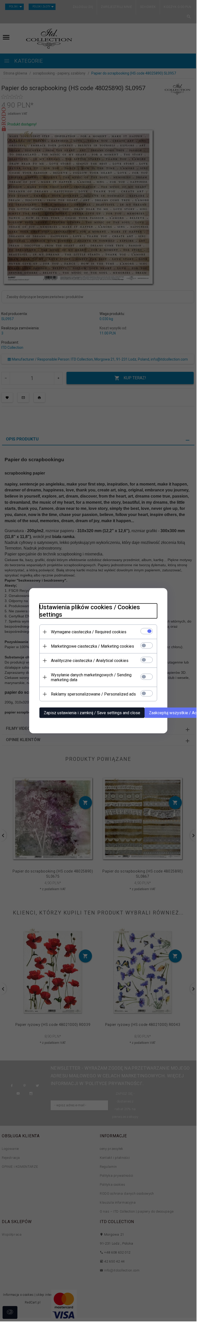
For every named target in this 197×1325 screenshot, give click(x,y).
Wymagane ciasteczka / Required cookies (88, 631)
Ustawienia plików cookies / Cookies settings (89, 611)
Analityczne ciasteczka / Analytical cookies (89, 660)
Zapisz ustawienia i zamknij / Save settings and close (92, 712)
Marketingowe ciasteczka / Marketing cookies (92, 646)
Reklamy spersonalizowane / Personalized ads (93, 694)
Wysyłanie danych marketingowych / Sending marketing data (91, 677)
